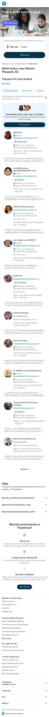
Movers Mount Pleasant (10, 635)
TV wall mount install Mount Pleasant (15, 625)
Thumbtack (6, 64)
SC (13, 64)
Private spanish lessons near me (13, 650)
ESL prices (5, 608)
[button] (17, 135)
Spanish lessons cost (9, 605)
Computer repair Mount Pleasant (13, 631)
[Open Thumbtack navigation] (5, 3)
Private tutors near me (10, 647)
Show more (6, 639)
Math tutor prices (8, 601)
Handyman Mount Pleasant (11, 628)
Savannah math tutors (10, 667)
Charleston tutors (8, 670)
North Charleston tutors (10, 673)
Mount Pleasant (21, 64)
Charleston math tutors (10, 660)
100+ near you (10, 23)
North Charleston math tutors (12, 663)
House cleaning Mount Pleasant (13, 621)
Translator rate (7, 611)
